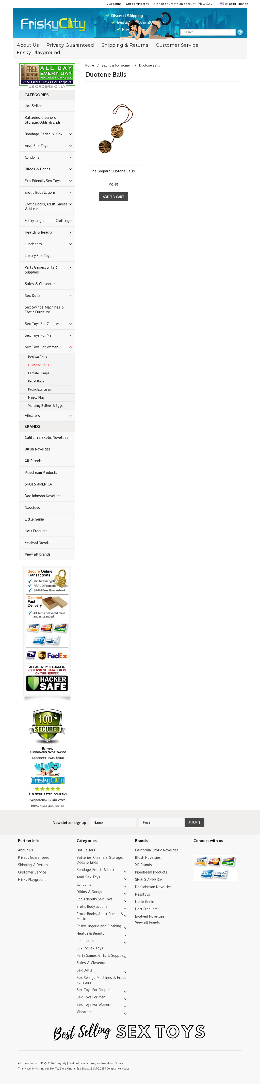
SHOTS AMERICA (38, 484)
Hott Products (36, 530)
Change (242, 4)
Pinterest (214, 851)
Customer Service (177, 45)
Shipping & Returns (125, 45)
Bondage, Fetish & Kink (43, 134)
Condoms (32, 157)
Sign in (159, 4)
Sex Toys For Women (41, 347)
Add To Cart (113, 197)
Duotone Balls (38, 365)
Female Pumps (38, 373)
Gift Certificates (137, 4)
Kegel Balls (36, 381)
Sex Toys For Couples (42, 323)
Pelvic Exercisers (40, 389)
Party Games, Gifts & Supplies (41, 269)
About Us (25, 850)
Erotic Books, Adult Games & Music (46, 206)
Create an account (182, 4)
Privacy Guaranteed (70, 45)
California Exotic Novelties (46, 437)
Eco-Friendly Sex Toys (43, 180)
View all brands (38, 554)
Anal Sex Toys (36, 145)
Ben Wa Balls (37, 357)
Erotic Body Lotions (40, 192)
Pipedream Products (41, 472)
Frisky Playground (38, 52)
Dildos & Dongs (37, 169)
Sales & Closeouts (40, 283)
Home (89, 65)
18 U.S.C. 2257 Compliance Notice (109, 1068)
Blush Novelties (38, 449)
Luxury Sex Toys (38, 255)
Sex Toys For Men (39, 335)
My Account (112, 4)
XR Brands (33, 460)
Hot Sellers (34, 105)
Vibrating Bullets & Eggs (45, 405)
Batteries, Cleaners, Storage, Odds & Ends (43, 120)
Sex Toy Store (58, 1068)
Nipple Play (36, 397)
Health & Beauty (39, 232)
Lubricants (33, 243)
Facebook (223, 851)
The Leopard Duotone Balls (112, 171)
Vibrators (32, 415)
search (240, 32)
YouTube (205, 851)
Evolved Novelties (39, 542)
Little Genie (34, 519)
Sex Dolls (33, 295)
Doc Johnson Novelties (43, 495)
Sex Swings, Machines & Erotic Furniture (44, 309)
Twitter (196, 851)
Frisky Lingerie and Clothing (47, 220)
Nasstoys (32, 507)
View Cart (205, 3)
